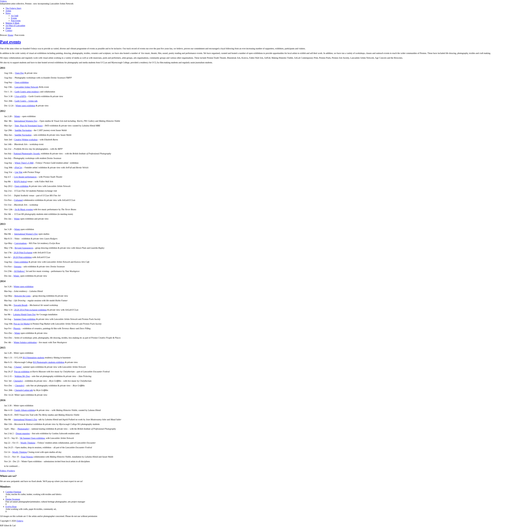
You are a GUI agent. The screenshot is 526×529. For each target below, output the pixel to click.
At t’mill (14, 16)
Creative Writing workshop (26, 139)
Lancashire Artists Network (26, 87)
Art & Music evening (24, 209)
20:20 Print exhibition (22, 257)
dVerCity (18, 167)
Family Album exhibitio (24, 410)
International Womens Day (25, 121)
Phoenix (17, 328)
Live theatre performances (25, 177)
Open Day (19, 73)
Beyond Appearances (24, 248)
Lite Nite (18, 172)
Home (10, 35)
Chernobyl (18, 381)
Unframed (18, 200)
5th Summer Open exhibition (32, 438)
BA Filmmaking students (33, 357)
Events (14, 18)
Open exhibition (22, 82)
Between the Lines (22, 296)
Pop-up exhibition (22, 371)
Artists (8, 11)
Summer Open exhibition (25, 319)
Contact (8, 30)
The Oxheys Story (13, 8)
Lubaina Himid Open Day (24, 314)
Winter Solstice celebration (25, 342)
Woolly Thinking (27, 443)
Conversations (20, 243)
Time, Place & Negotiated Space (29, 125)
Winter (17, 116)
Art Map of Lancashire (15, 25)
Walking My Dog (22, 376)
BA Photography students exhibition (48, 362)
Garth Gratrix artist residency (27, 92)
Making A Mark (12, 23)
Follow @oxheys (7, 471)
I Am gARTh (20, 96)
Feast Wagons (27, 457)
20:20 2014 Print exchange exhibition (30, 310)
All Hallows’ (19, 271)
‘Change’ (18, 367)
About (8, 28)
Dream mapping (23, 433)
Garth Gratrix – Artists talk (26, 101)
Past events (16, 20)
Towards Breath (20, 305)
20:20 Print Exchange (23, 252)
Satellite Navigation (23, 130)
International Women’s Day (26, 234)
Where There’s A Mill (24, 163)
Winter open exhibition (25, 105)
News (8, 13)
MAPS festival (20, 181)
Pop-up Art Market (22, 324)
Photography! (23, 429)
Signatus (17, 266)
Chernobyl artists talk (24, 390)
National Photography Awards (27, 153)
